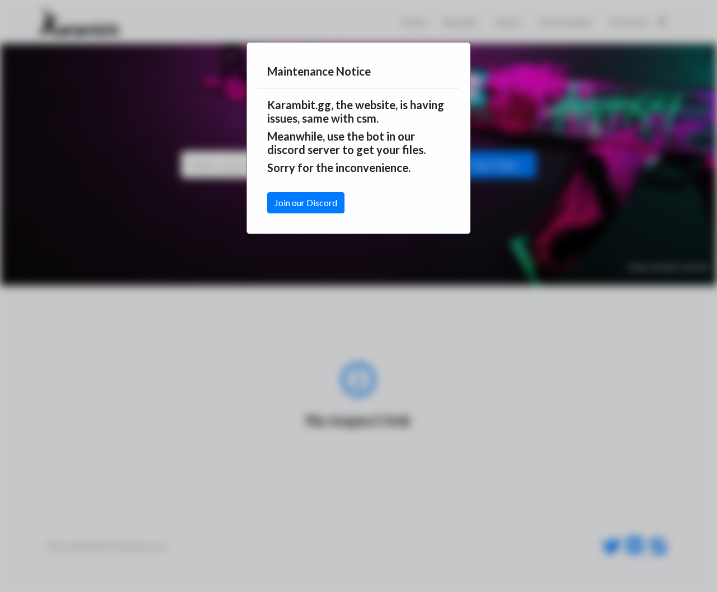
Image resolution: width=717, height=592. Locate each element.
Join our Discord (305, 202)
